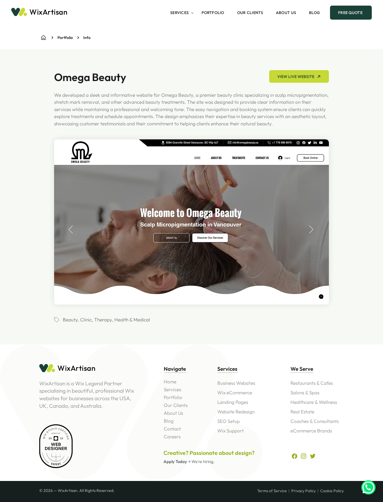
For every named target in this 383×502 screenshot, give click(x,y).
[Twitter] (313, 456)
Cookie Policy (332, 490)
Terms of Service (272, 490)
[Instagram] (303, 456)
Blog (169, 421)
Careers (172, 436)
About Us (173, 413)
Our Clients (176, 405)
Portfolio (173, 397)
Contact (172, 429)
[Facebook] (43, 37)
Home (170, 381)
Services (172, 389)
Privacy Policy (303, 490)
